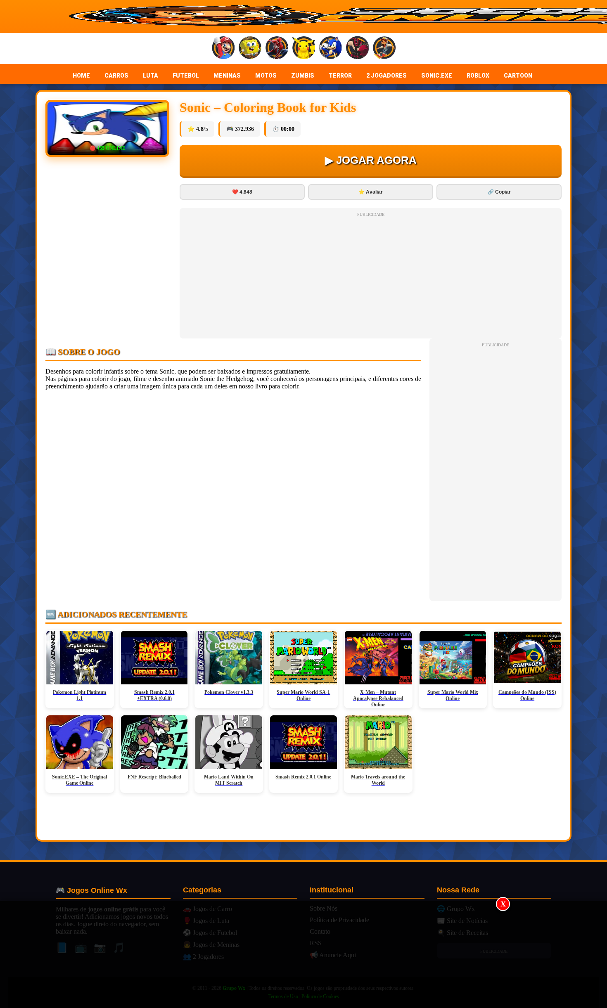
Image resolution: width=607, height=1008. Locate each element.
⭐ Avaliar (370, 192)
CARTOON (518, 75)
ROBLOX (478, 75)
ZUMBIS (302, 75)
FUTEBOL (186, 75)
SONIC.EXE (436, 75)
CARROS (116, 75)
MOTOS (266, 75)
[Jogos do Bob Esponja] (250, 48)
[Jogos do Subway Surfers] (384, 48)
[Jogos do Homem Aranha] (277, 48)
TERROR (340, 75)
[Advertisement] (303, 954)
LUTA (150, 75)
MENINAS (227, 75)
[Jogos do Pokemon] (303, 48)
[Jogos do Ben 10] (357, 48)
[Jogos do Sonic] (330, 48)
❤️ (242, 192)
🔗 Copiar (499, 192)
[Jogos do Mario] (223, 48)
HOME (81, 75)
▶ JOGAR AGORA (371, 160)
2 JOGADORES (386, 75)
